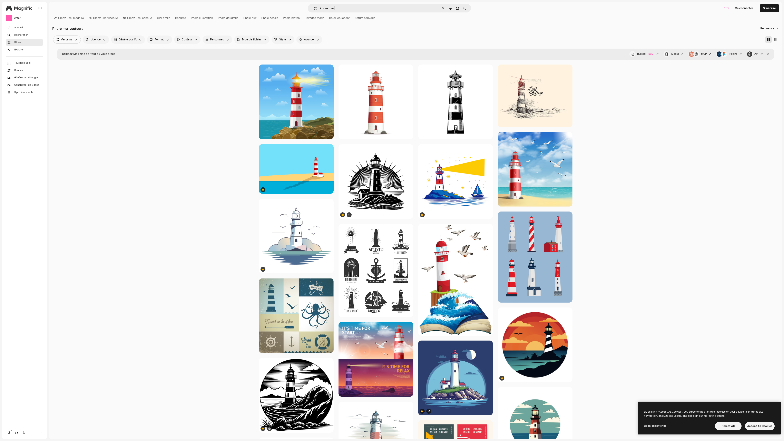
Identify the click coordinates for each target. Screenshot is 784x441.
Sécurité (180, 18)
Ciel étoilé (163, 18)
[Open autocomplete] (313, 8)
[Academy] (16, 433)
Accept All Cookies (759, 426)
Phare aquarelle (228, 18)
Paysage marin (314, 18)
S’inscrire (769, 8)
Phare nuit (249, 18)
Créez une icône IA (139, 18)
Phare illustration (202, 18)
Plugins (733, 54)
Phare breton (291, 18)
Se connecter (744, 8)
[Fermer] (767, 54)
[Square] (776, 39)
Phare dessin (269, 18)
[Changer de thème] (23, 433)
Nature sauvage (364, 18)
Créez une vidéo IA (105, 18)
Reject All (728, 426)
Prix (726, 8)
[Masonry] (768, 39)
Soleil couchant (339, 18)
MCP (704, 54)
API (756, 54)
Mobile (675, 54)
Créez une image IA (71, 18)
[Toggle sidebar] (40, 8)
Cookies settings (655, 426)
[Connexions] (9, 433)
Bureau (645, 54)
